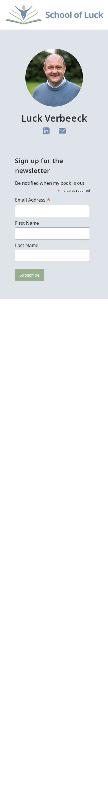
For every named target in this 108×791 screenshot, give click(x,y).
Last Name (26, 245)
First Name (27, 223)
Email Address (32, 200)
